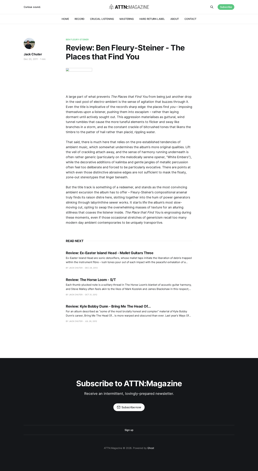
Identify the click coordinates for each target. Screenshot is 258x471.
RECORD (80, 18)
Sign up (129, 429)
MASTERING (127, 18)
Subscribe (226, 6)
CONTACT (190, 18)
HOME (65, 18)
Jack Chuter (33, 54)
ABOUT (174, 18)
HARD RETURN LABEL (152, 18)
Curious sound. (32, 6)
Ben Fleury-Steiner (77, 39)
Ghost (150, 447)
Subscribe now (131, 407)
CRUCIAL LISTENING (102, 18)
